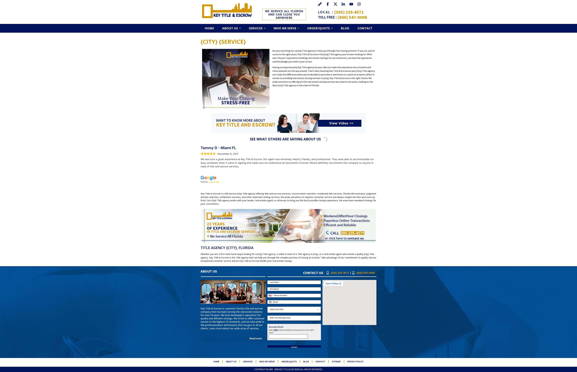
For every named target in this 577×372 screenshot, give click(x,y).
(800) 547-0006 (352, 17)
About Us (230, 28)
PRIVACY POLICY (355, 361)
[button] (231, 28)
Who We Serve (285, 28)
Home (209, 28)
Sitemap (336, 361)
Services (256, 28)
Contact (364, 28)
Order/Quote (318, 28)
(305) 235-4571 (349, 12)
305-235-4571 (352, 233)
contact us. (355, 238)
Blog (345, 28)
